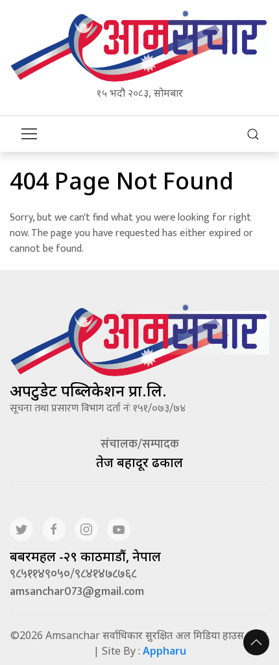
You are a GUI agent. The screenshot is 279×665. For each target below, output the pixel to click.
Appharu (164, 651)
